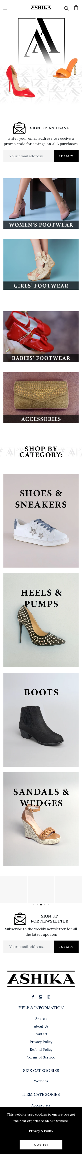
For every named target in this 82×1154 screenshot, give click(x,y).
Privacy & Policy (41, 1131)
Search (41, 1018)
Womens (41, 1081)
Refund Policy (41, 1049)
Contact (41, 1034)
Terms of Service (41, 1057)
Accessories (41, 1105)
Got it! (41, 1144)
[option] (41, 66)
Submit (66, 156)
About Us (41, 1026)
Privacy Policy (41, 1042)
